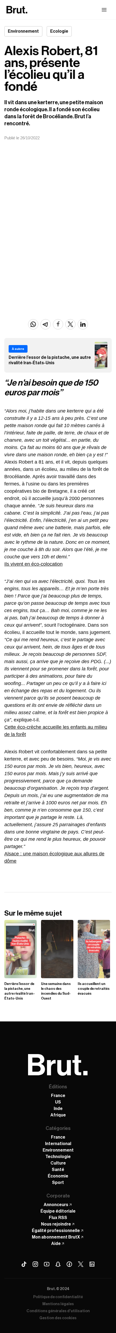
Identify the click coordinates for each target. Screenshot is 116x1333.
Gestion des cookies (58, 1318)
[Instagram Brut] (35, 1264)
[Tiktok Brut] (24, 1264)
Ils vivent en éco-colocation (33, 564)
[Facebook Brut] (69, 1264)
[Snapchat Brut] (58, 1264)
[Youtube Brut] (46, 1264)
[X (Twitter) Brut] (80, 1264)
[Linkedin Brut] (92, 1264)
